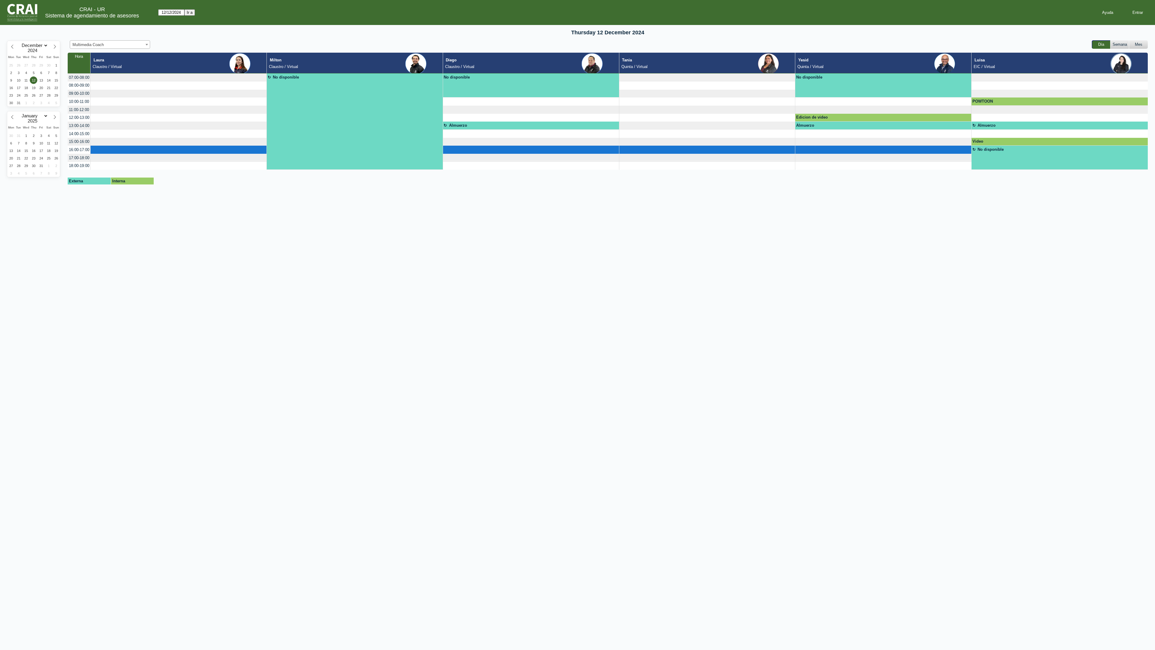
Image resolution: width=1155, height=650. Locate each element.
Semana (1120, 44)
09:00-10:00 (79, 93)
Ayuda (1107, 12)
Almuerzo (458, 125)
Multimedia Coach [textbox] (88, 44)
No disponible (286, 77)
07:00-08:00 (79, 77)
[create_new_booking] (178, 77)
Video (977, 141)
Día (1101, 44)
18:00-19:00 (79, 165)
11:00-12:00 (79, 109)
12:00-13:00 (79, 117)
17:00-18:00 (79, 158)
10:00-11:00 (79, 101)
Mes (1138, 44)
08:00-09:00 (79, 85)
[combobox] (110, 44)
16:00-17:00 (79, 149)
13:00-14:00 (79, 125)
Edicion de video (812, 117)
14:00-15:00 (79, 134)
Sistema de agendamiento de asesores (92, 16)
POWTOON (982, 101)
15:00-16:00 (79, 141)
